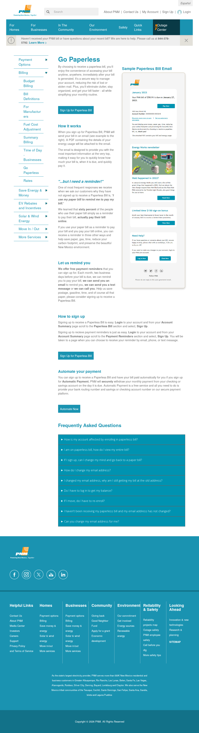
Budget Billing (29, 83)
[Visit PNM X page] (40, 574)
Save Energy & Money (30, 192)
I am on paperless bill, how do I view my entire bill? (96, 450)
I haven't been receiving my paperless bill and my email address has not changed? (117, 511)
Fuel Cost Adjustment (32, 126)
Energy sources (125, 626)
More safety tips (152, 655)
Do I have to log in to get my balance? (88, 490)
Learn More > (38, 42)
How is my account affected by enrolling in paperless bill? (101, 439)
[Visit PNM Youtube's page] (52, 574)
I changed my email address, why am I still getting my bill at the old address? (113, 480)
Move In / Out (29, 228)
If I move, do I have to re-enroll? (84, 501)
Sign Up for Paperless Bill (76, 110)
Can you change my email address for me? (91, 521)
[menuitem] (17, 27)
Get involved (124, 620)
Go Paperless (31, 170)
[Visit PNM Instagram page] (27, 574)
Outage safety (151, 630)
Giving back (98, 615)
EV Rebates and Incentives (30, 205)
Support (14, 641)
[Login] (179, 12)
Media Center (17, 626)
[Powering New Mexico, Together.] (25, 10)
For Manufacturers (32, 111)
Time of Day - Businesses (33, 155)
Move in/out (46, 646)
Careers (14, 636)
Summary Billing (31, 139)
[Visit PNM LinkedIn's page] (64, 574)
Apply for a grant (101, 631)
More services (47, 651)
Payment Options (25, 62)
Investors (15, 631)
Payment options (49, 615)
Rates (28, 180)
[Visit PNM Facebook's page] (15, 574)
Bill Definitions (32, 96)
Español (185, 3)
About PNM (16, 620)
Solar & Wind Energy (29, 218)
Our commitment (126, 615)
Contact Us (16, 615)
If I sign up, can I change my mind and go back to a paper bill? (103, 460)
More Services (30, 237)
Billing (23, 72)
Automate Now (69, 409)
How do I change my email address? (87, 470)
